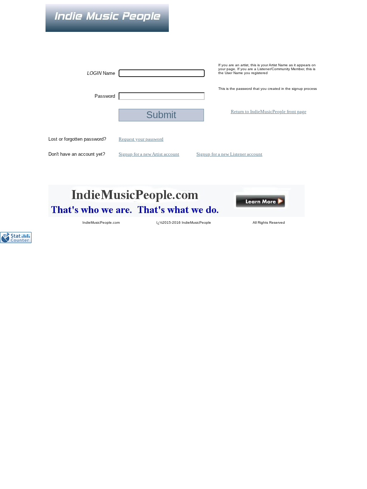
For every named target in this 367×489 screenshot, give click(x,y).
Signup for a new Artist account (149, 154)
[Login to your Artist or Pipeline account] (128, 37)
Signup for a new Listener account (229, 154)
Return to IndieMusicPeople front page (268, 111)
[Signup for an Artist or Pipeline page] (94, 37)
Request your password (141, 139)
